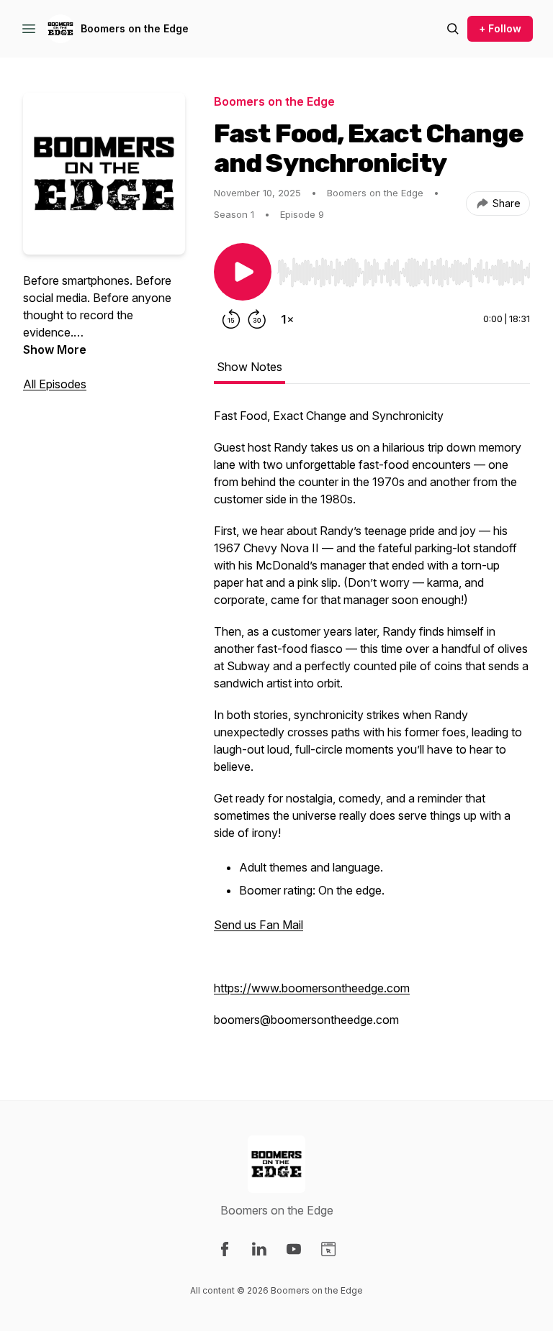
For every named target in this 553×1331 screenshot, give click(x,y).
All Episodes (54, 384)
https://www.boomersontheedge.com (312, 988)
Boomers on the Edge (135, 28)
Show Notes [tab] (249, 367)
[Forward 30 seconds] (257, 319)
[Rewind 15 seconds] (231, 319)
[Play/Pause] (242, 272)
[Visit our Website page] (328, 1249)
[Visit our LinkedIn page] (259, 1249)
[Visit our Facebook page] (224, 1249)
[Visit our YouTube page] (294, 1249)
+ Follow (500, 28)
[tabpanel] (372, 725)
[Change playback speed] (287, 319)
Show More (54, 349)
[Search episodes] (453, 28)
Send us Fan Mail (258, 925)
